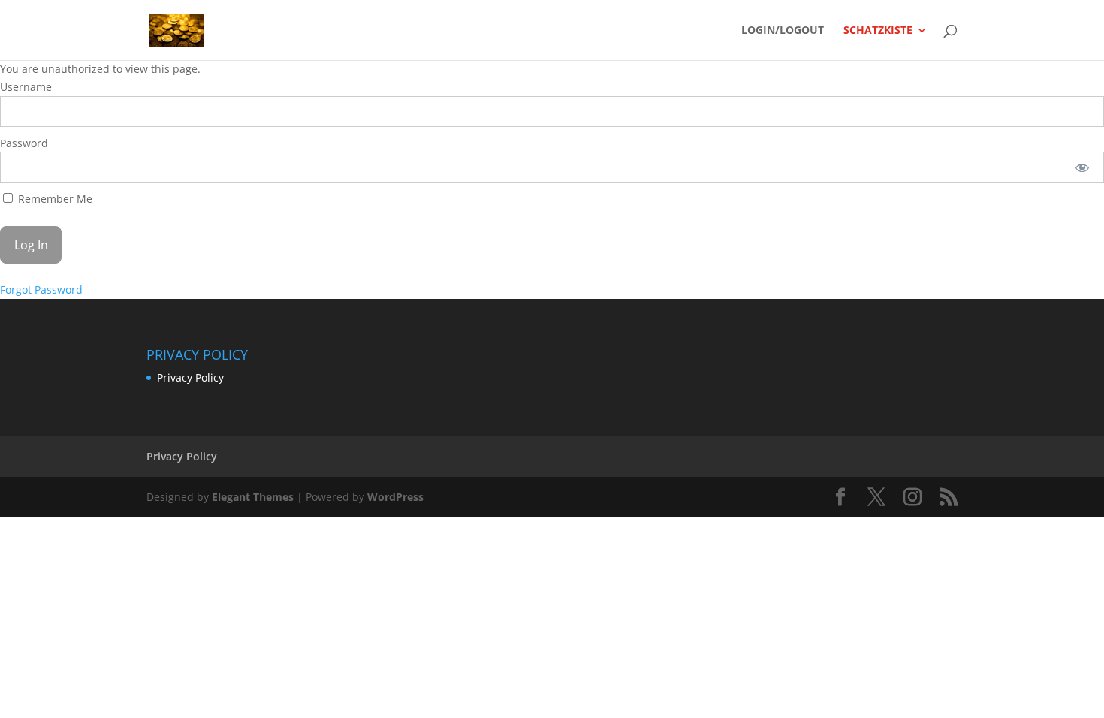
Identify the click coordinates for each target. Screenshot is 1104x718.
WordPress (395, 497)
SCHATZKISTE (877, 31)
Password (24, 143)
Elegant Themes (253, 497)
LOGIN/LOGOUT (782, 31)
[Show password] (1082, 167)
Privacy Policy (190, 377)
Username (26, 87)
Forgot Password (41, 289)
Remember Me (53, 199)
